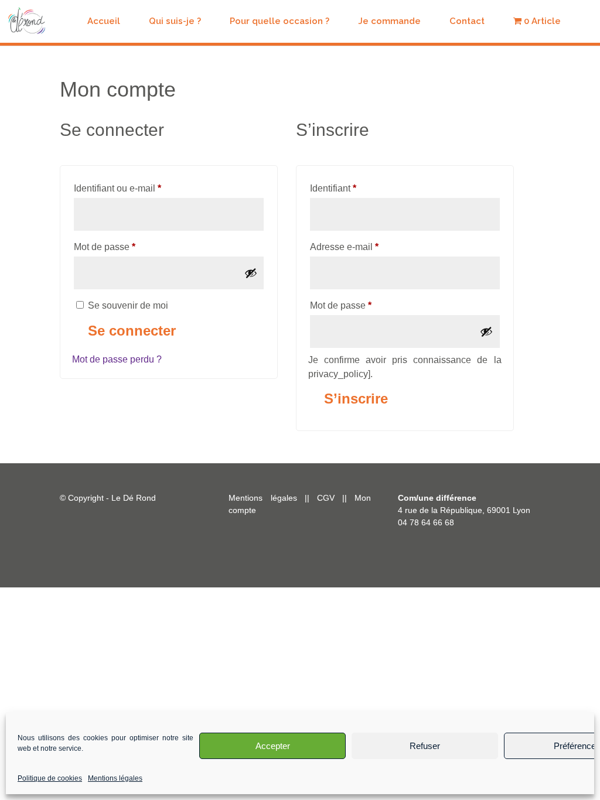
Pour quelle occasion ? (279, 21)
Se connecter (132, 331)
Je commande (389, 21)
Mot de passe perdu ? (117, 359)
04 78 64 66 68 (426, 522)
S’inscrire (356, 398)
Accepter (272, 746)
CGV (329, 497)
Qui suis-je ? (175, 21)
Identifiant (355, 188)
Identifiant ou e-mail (140, 188)
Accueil (103, 21)
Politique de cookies (50, 778)
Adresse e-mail (367, 246)
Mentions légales (115, 778)
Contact (467, 21)
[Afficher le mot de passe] (250, 272)
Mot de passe (127, 246)
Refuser (425, 746)
